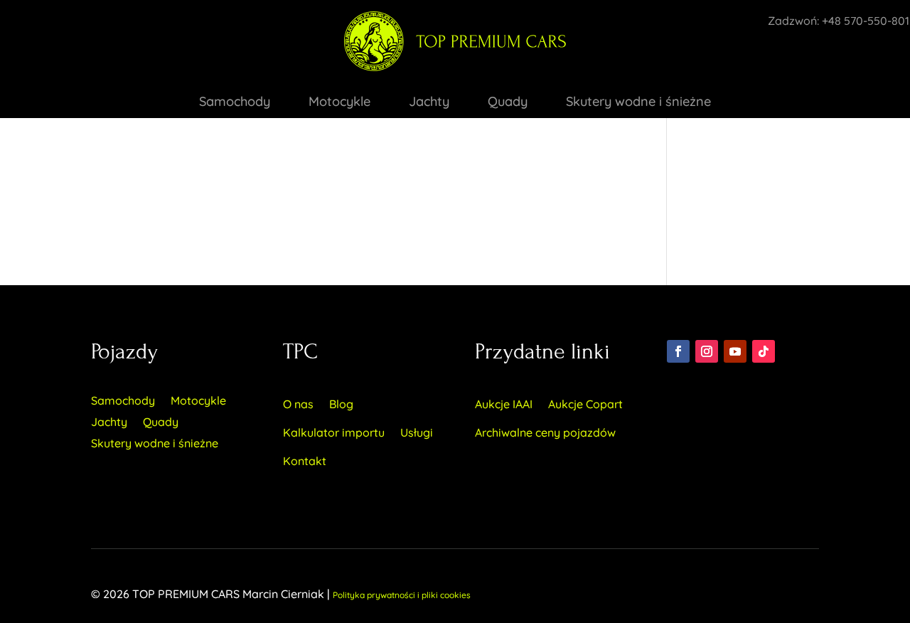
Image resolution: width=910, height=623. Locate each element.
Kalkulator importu (334, 432)
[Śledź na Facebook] (678, 351)
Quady (508, 103)
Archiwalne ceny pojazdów (545, 432)
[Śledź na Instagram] (706, 351)
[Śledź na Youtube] (735, 351)
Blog (341, 404)
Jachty (429, 103)
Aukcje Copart (585, 404)
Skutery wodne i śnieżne (638, 103)
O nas (298, 404)
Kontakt (304, 461)
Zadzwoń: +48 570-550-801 (838, 21)
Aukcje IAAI (503, 404)
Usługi (416, 432)
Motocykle (339, 103)
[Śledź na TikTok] (763, 351)
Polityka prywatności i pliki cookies (402, 595)
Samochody (234, 103)
